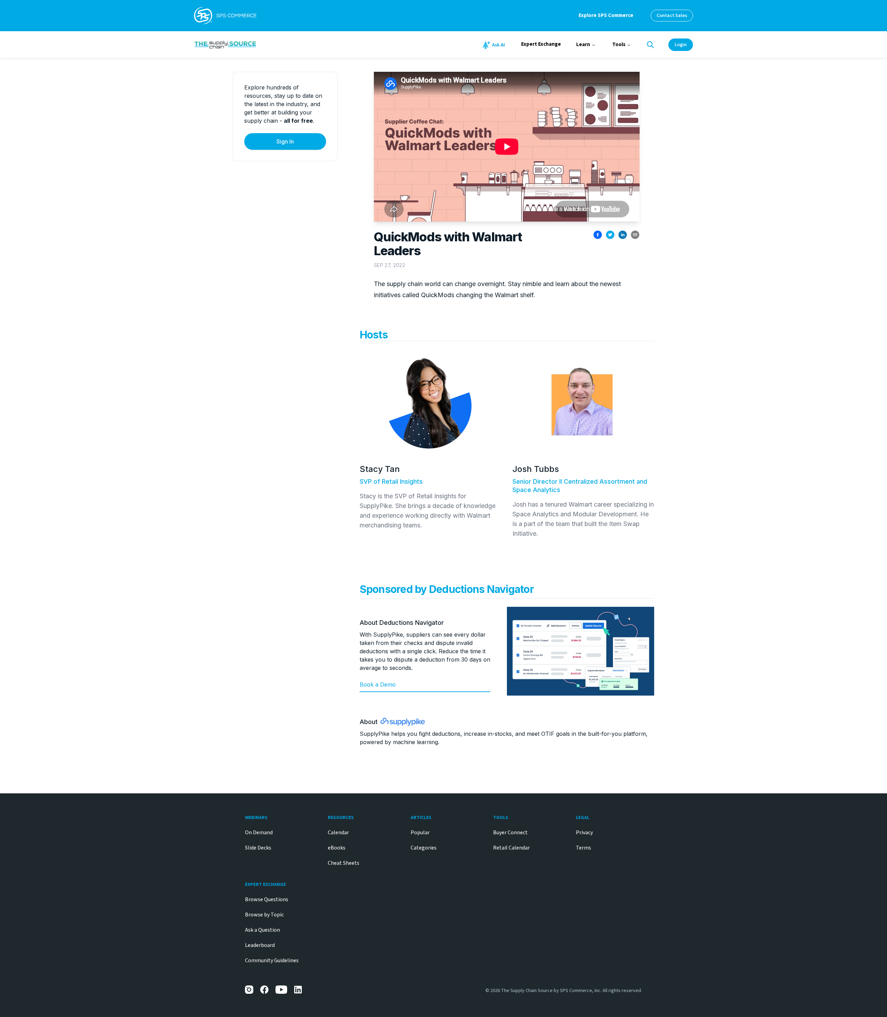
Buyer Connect (510, 832)
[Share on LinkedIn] (622, 235)
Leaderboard (260, 945)
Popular (420, 832)
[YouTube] (281, 989)
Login (681, 44)
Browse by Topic (264, 915)
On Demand (259, 832)
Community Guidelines (272, 960)
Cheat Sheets (343, 863)
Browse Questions (266, 899)
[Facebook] (264, 989)
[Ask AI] (494, 45)
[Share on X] (610, 235)
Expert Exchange (541, 44)
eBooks (336, 848)
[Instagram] (249, 989)
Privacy (584, 832)
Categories (424, 848)
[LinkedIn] (298, 989)
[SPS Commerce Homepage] (225, 15)
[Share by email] (635, 235)
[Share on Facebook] (598, 235)
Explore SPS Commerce (606, 15)
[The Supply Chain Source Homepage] (277, 44)
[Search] (650, 45)
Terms (583, 848)
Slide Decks (258, 848)
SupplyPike (374, 733)
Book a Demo (378, 684)
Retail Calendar (511, 848)
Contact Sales (672, 15)
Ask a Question (262, 930)
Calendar (338, 832)
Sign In (285, 141)
